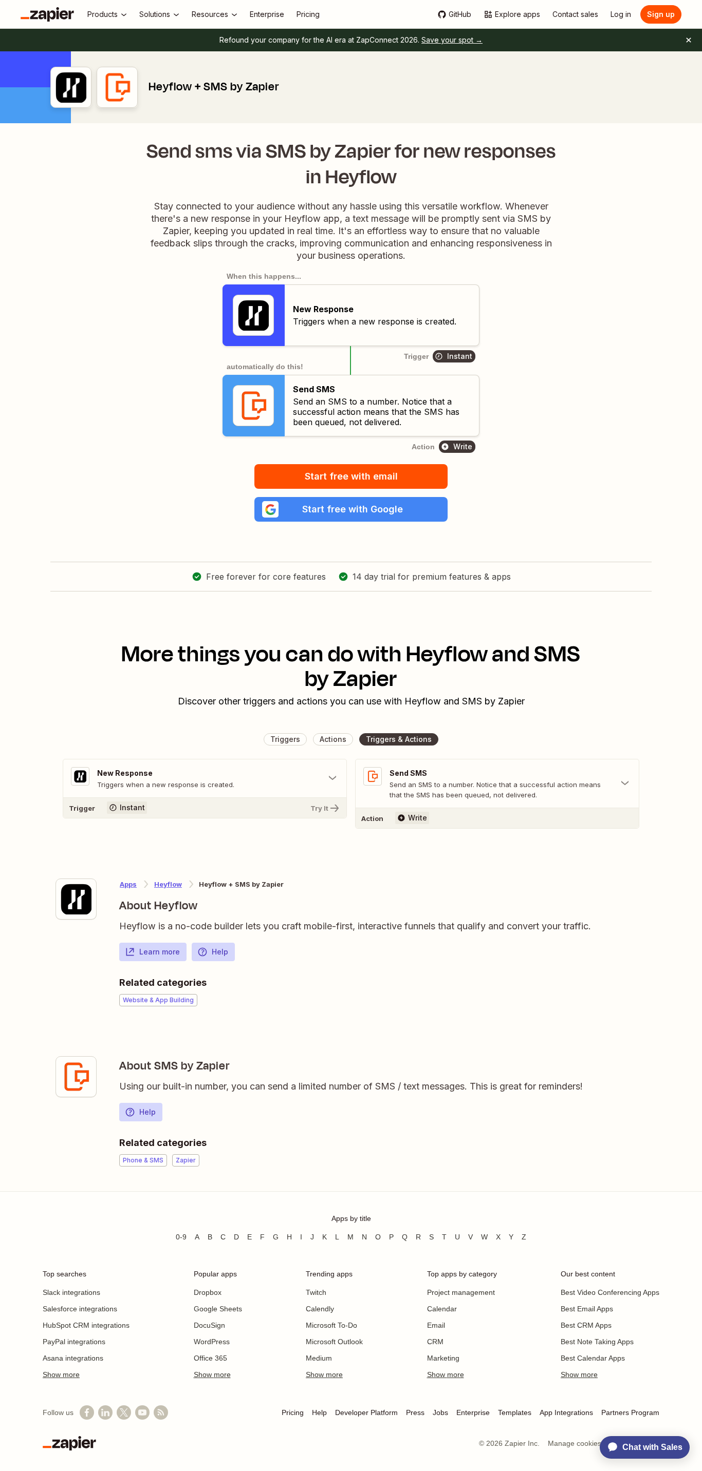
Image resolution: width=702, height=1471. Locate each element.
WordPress (212, 1342)
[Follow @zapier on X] (124, 1412)
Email (436, 1325)
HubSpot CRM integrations (86, 1325)
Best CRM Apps (586, 1325)
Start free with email (351, 476)
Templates (514, 1412)
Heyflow (168, 884)
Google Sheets (218, 1309)
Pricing (293, 1412)
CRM (435, 1342)
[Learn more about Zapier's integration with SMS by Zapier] (76, 1077)
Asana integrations (73, 1358)
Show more (61, 1374)
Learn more (159, 951)
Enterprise (473, 1412)
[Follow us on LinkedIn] (105, 1412)
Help (220, 951)
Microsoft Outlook (334, 1342)
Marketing (443, 1358)
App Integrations (566, 1412)
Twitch (316, 1292)
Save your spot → (452, 39)
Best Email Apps (587, 1309)
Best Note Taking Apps (597, 1342)
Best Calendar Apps (593, 1358)
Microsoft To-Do (331, 1325)
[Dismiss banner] (688, 40)
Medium (319, 1358)
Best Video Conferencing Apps (610, 1292)
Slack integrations (71, 1292)
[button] (351, 509)
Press (415, 1412)
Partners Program (630, 1412)
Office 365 (210, 1358)
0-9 (181, 1237)
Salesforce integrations (80, 1309)
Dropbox (207, 1292)
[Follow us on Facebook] (87, 1412)
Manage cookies (574, 1443)
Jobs (440, 1412)
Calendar (442, 1309)
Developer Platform (366, 1412)
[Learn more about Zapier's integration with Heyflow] (76, 899)
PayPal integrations (74, 1342)
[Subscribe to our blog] (161, 1412)
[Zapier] (47, 14)
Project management (461, 1292)
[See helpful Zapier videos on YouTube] (142, 1412)
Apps (128, 884)
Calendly (320, 1309)
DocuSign (209, 1325)
